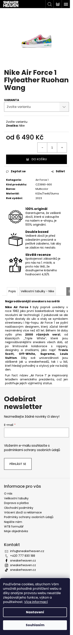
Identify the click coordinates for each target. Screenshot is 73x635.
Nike (22, 126)
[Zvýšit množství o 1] (62, 147)
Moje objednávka (16, 531)
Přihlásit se (18, 464)
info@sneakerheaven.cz (27, 551)
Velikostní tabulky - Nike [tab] (37, 291)
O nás (8, 493)
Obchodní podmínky (18, 508)
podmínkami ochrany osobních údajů (32, 450)
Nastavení (35, 612)
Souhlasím (35, 625)
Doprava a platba (16, 503)
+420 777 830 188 (22, 556)
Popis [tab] (12, 291)
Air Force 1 (41, 180)
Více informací (36, 602)
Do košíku (39, 159)
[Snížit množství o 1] (42, 147)
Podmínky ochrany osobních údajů (28, 517)
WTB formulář (14, 527)
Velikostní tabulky (16, 498)
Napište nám (13, 522)
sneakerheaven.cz (23, 561)
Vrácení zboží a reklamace (23, 512)
